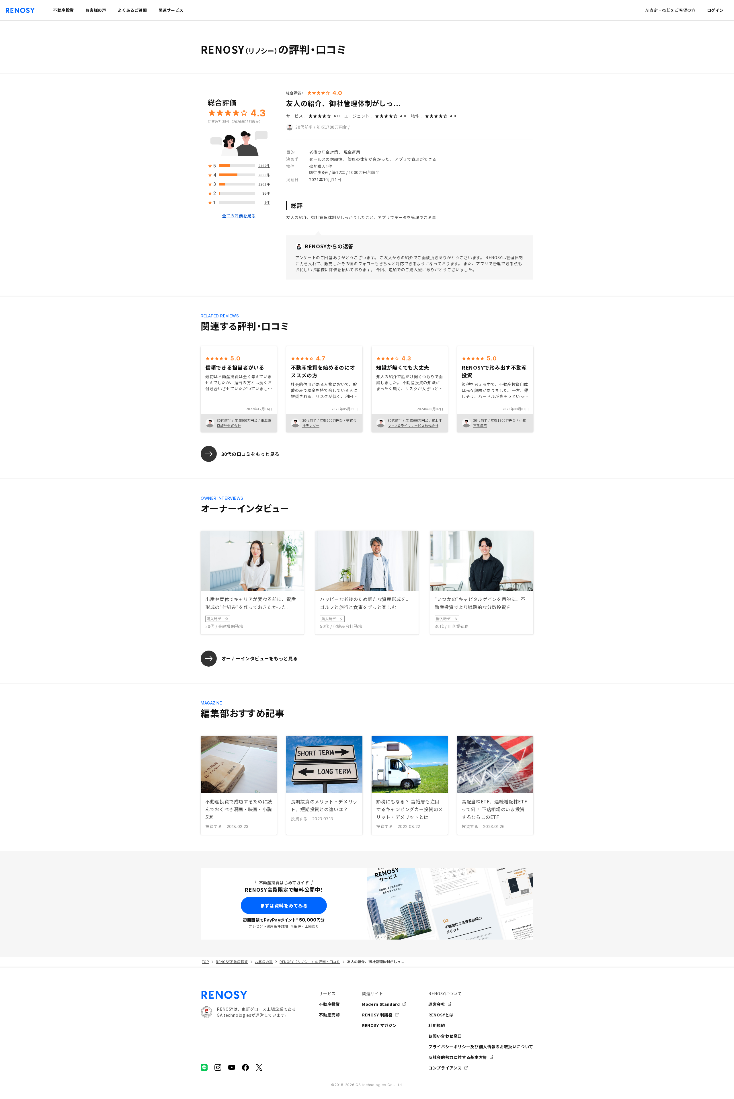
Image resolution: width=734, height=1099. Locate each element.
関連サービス (171, 10)
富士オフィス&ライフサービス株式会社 (415, 423)
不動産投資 (329, 1004)
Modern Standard (381, 1004)
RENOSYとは (441, 1015)
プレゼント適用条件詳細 (268, 926)
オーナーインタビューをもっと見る (259, 658)
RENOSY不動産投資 (232, 961)
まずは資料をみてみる (284, 905)
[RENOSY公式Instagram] (217, 1067)
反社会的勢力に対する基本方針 (457, 1057)
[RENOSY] (248, 995)
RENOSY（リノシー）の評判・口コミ (310, 961)
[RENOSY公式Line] (204, 1067)
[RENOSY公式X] (259, 1067)
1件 (267, 202)
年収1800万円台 (503, 420)
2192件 (264, 165)
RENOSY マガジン (379, 1025)
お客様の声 (264, 961)
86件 (266, 193)
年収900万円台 (245, 420)
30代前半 (304, 127)
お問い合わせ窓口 (445, 1036)
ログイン (715, 10)
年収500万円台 (416, 420)
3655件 (264, 175)
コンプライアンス (445, 1068)
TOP (205, 961)
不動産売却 (329, 1015)
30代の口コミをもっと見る (250, 453)
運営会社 (436, 1004)
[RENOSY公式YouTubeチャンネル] (231, 1067)
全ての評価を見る (238, 216)
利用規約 (436, 1025)
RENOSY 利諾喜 (377, 1015)
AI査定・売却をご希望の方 (670, 10)
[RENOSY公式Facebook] (245, 1067)
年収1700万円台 (332, 127)
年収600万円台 (331, 420)
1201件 (264, 184)
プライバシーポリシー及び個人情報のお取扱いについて (480, 1046)
